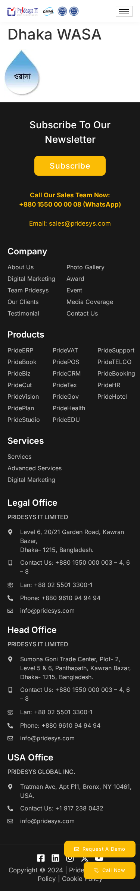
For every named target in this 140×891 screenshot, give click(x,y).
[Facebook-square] (41, 858)
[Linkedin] (55, 858)
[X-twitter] (84, 858)
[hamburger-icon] (124, 11)
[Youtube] (99, 858)
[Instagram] (70, 858)
